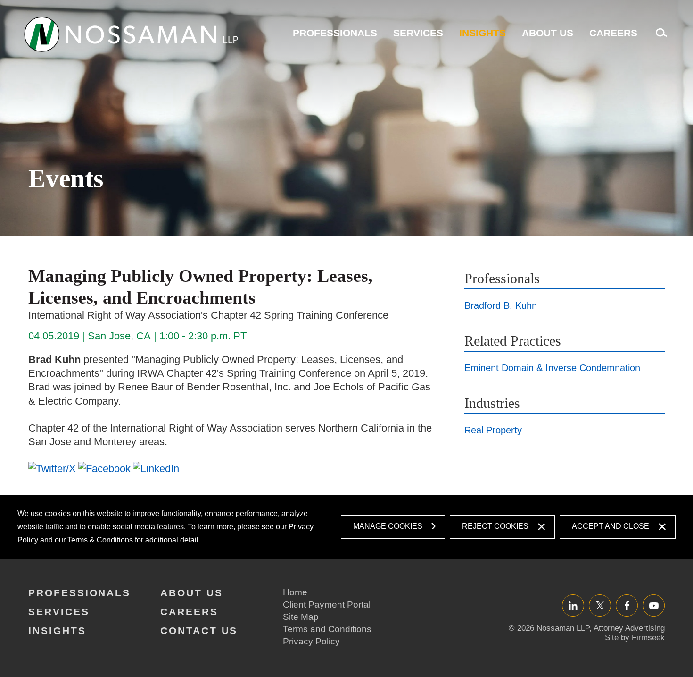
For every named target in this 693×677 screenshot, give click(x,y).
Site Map (301, 617)
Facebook (627, 605)
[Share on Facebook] (104, 468)
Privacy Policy (311, 641)
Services (418, 32)
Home (295, 592)
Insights (482, 32)
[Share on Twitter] (52, 468)
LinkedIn (573, 605)
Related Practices (512, 340)
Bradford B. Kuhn (500, 305)
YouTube (654, 605)
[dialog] (346, 527)
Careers (613, 32)
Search (659, 37)
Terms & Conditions (100, 540)
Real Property (493, 430)
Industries (492, 403)
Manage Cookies (387, 526)
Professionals (335, 32)
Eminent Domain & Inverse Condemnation (552, 368)
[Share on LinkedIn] (156, 468)
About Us (547, 32)
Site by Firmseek (635, 637)
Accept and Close (610, 526)
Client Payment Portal (327, 604)
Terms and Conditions (327, 629)
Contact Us (199, 630)
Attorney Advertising (629, 628)
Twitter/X (600, 605)
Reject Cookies (495, 526)
